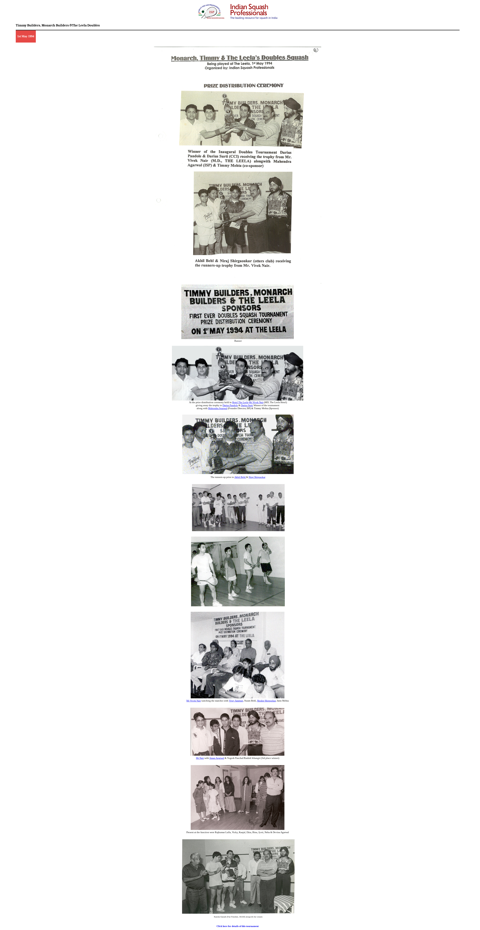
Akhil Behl (240, 477)
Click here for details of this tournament (238, 926)
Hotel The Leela (240, 402)
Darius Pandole (230, 405)
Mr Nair (200, 758)
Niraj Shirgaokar (257, 477)
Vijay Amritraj (236, 700)
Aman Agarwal (216, 758)
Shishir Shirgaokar (266, 700)
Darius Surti (247, 405)
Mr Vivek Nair (256, 402)
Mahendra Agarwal (217, 408)
